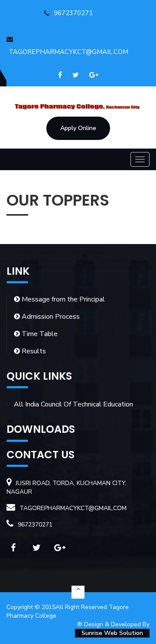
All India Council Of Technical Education (73, 404)
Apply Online (78, 128)
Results (33, 351)
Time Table (39, 334)
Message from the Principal (62, 299)
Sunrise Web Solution (112, 633)
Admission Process (50, 316)
